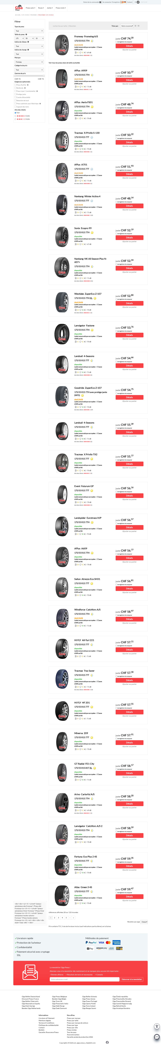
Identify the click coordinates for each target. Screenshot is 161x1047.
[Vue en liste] (135, 26)
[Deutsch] (125, 2)
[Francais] (122, 2)
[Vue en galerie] (138, 26)
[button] (157, 1026)
